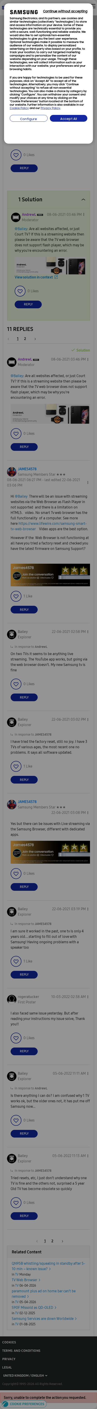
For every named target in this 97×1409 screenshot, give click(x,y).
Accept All (68, 119)
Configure (28, 119)
